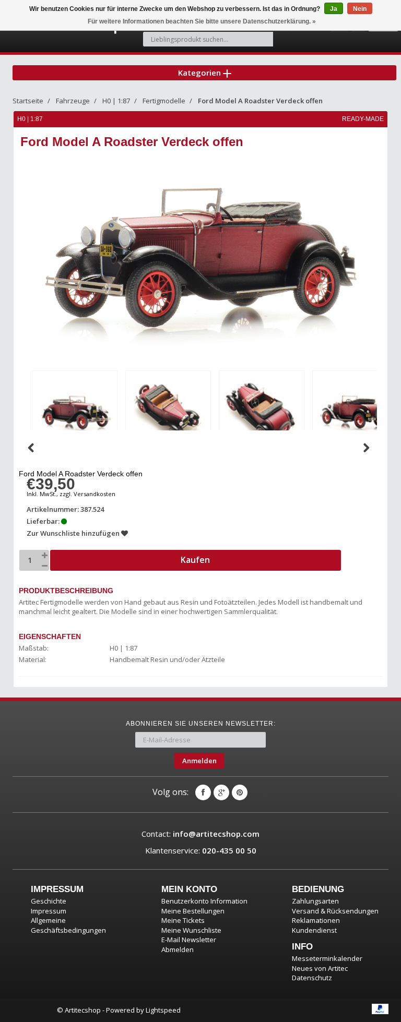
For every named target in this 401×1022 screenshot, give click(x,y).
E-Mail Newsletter (188, 939)
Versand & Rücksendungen (335, 911)
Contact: (200, 833)
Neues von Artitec (320, 968)
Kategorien (200, 72)
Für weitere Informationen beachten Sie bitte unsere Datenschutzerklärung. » (202, 21)
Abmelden (177, 949)
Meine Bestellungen (193, 911)
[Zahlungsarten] (380, 1009)
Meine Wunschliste (191, 930)
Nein (360, 9)
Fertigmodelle (164, 100)
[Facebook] (203, 792)
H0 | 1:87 (116, 100)
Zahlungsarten (315, 901)
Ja (333, 9)
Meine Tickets (183, 920)
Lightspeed (163, 1010)
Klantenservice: (200, 850)
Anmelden (199, 760)
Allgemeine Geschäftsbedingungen (68, 925)
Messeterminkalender (327, 958)
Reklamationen (316, 920)
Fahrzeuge (73, 100)
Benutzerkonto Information (204, 901)
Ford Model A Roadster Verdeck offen (260, 100)
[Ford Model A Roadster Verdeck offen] (74, 411)
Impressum (48, 911)
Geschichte (48, 901)
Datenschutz (312, 977)
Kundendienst (314, 930)
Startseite (28, 100)
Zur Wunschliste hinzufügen (74, 533)
